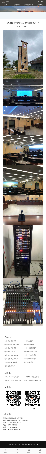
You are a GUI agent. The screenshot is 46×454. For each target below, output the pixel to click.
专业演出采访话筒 (30, 359)
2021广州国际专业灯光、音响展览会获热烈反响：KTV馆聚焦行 (13, 377)
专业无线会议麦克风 (31, 352)
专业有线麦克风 (9, 366)
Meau (28, 452)
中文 (39, 1)
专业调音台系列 (29, 344)
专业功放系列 (28, 341)
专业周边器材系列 (10, 348)
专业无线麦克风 (9, 352)
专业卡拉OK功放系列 (11, 344)
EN (42, 1)
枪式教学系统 (28, 362)
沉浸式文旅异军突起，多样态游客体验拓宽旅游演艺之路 (33, 380)
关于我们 (17, 5)
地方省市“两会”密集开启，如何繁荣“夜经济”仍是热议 (13, 380)
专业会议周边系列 (30, 348)
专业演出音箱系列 (10, 341)
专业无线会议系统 (30, 355)
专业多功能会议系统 (11, 355)
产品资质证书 (28, 5)
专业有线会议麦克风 (11, 359)
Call (17, 452)
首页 (5, 5)
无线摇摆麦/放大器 (10, 362)
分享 (5, 452)
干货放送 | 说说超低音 (31, 377)
